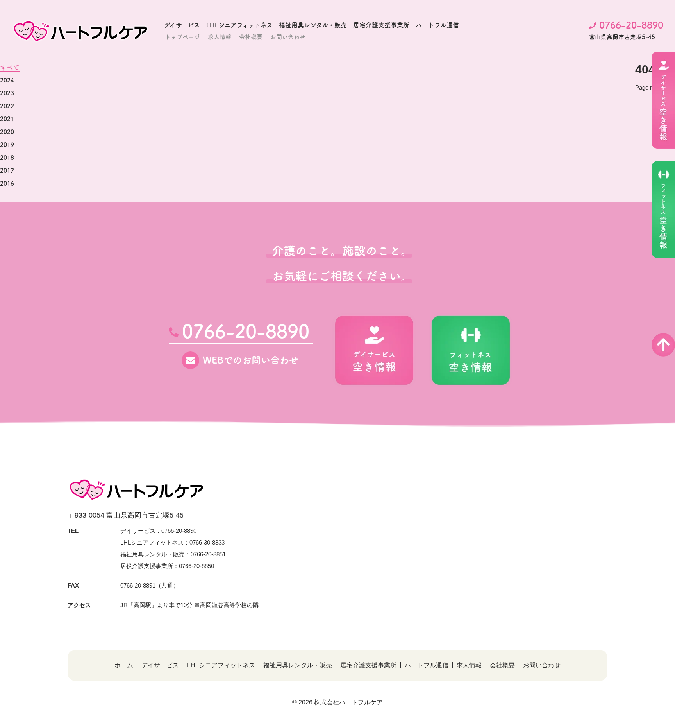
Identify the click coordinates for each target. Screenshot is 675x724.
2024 (7, 80)
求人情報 (219, 37)
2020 (7, 132)
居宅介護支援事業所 (381, 25)
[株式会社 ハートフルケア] (80, 31)
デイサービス (182, 25)
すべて (10, 67)
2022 (7, 106)
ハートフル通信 (437, 25)
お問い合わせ (287, 37)
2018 (7, 158)
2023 (7, 93)
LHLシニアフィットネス (239, 25)
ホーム (123, 665)
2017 (7, 171)
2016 (7, 183)
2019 (7, 145)
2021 (7, 119)
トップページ (182, 37)
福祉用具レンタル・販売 (313, 25)
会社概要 (250, 37)
